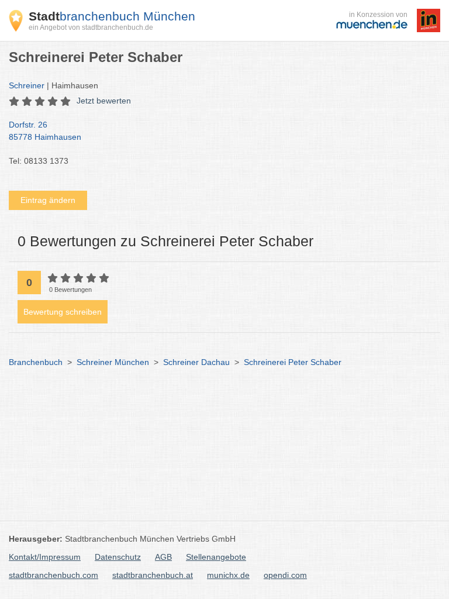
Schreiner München (113, 362)
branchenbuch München (112, 16)
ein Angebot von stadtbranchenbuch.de (91, 27)
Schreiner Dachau (196, 362)
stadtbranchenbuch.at (152, 575)
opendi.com (285, 575)
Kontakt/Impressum (45, 557)
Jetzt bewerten (104, 100)
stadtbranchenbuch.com (53, 575)
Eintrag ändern (47, 200)
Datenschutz (118, 557)
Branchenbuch (36, 362)
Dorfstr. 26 (45, 131)
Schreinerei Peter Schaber (292, 362)
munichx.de (228, 575)
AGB (163, 557)
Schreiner (26, 85)
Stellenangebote (216, 557)
